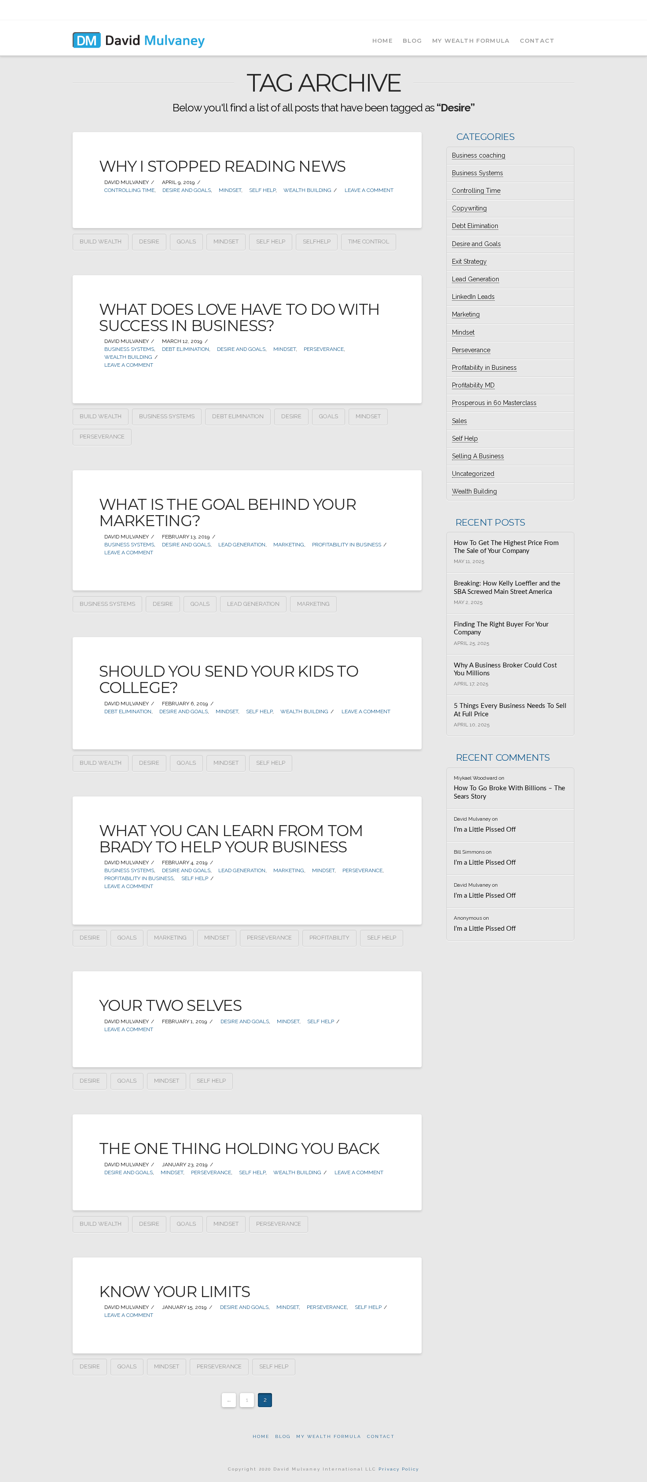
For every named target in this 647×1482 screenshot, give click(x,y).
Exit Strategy (469, 261)
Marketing (288, 545)
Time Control (368, 241)
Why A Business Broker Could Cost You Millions (505, 669)
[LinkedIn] (547, 9)
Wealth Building (306, 190)
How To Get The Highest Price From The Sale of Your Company (506, 547)
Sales (459, 420)
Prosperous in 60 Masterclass (494, 402)
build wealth (100, 241)
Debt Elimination (185, 349)
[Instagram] (570, 9)
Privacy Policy (399, 1469)
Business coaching (478, 155)
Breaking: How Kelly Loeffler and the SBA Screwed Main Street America (507, 587)
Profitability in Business (346, 545)
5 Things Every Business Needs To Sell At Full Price (510, 710)
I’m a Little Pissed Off (485, 829)
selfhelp (317, 241)
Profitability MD (473, 385)
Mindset (229, 190)
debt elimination (238, 416)
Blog (282, 1436)
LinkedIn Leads (473, 296)
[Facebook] (524, 9)
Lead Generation (241, 545)
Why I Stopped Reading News (222, 166)
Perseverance (323, 349)
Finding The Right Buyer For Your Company (501, 628)
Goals (186, 241)
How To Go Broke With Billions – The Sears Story (509, 792)
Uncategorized (473, 473)
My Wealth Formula (328, 1436)
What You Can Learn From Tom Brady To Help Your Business (231, 838)
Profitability (329, 937)
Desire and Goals (186, 190)
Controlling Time (128, 190)
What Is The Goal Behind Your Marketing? (227, 512)
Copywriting (469, 208)
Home (261, 1436)
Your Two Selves (170, 1005)
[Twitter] (536, 9)
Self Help (262, 190)
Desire (149, 241)
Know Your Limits (174, 1291)
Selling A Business (478, 456)
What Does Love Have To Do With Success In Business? (239, 317)
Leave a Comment (368, 190)
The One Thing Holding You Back (239, 1148)
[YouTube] (559, 9)
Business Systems (128, 349)
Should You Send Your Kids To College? (228, 679)
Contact (381, 1436)
